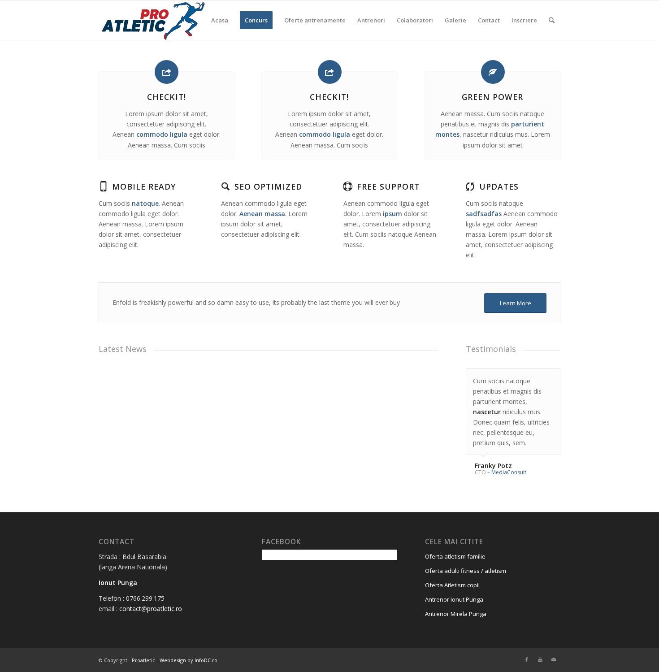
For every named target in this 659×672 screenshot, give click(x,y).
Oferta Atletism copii (452, 585)
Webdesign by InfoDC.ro (188, 660)
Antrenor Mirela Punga (455, 614)
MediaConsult (508, 472)
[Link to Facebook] (526, 659)
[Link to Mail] (553, 659)
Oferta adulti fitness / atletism (465, 571)
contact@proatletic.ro (150, 608)
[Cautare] (551, 20)
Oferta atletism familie (455, 556)
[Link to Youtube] (540, 659)
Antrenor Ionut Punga (454, 599)
